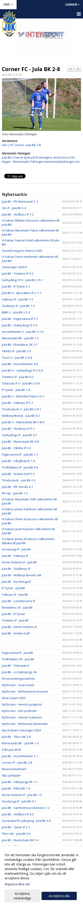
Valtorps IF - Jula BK (15, 594)
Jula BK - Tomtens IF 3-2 (17, 273)
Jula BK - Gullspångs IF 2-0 (19, 325)
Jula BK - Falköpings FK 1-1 (19, 782)
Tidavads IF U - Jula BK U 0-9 (21, 383)
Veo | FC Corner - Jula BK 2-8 (21, 145)
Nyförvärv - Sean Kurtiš (18, 685)
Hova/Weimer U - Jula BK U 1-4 (22, 332)
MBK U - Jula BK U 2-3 (16, 312)
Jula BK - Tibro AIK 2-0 (16, 737)
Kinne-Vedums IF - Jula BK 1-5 (22, 795)
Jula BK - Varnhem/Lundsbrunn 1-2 (26, 808)
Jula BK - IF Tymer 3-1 (16, 286)
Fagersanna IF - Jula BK (17, 653)
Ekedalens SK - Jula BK (17, 607)
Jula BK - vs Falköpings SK (19, 672)
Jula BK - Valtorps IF (15, 556)
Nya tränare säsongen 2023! (21, 730)
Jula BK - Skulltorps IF (16, 569)
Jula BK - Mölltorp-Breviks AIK (22, 575)
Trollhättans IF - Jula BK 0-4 (20, 467)
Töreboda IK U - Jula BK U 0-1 (21, 409)
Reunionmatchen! (14, 769)
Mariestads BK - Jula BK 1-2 (20, 338)
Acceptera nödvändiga (22, 895)
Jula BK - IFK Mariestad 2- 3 (20, 201)
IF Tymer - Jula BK (13, 588)
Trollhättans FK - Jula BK (18, 659)
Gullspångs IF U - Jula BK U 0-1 (22, 280)
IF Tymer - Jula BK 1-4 (16, 390)
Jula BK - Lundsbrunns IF (18, 601)
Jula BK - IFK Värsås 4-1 (17, 487)
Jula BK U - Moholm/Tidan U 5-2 (23, 396)
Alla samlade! (11, 775)
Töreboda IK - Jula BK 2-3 (19, 480)
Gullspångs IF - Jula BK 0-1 (19, 435)
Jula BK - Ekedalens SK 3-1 (20, 344)
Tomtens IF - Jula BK (15, 620)
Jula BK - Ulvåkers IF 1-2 (18, 214)
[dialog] (41, 876)
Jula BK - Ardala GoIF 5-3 (18, 474)
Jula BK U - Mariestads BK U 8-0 (23, 422)
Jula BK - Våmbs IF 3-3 (16, 448)
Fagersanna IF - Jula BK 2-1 (20, 454)
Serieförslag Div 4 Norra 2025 (22, 251)
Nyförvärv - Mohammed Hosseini (25, 691)
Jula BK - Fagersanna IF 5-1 (20, 319)
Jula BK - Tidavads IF (15, 666)
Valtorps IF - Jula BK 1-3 (17, 299)
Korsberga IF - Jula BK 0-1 (19, 801)
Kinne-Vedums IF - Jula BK (19, 562)
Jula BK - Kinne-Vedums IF (19, 627)
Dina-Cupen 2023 (14, 698)
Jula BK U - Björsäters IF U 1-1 (21, 293)
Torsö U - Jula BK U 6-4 (17, 357)
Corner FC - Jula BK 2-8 (31, 69)
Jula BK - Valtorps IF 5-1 (17, 403)
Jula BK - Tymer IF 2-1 (16, 827)
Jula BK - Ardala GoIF (16, 633)
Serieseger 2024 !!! (14, 267)
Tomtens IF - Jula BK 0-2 (17, 377)
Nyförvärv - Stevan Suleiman (22, 717)
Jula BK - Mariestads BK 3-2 (20, 840)
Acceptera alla (59, 896)
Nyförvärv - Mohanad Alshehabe (25, 724)
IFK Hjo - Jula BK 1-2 (15, 493)
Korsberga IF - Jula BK (16, 549)
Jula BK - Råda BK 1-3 (16, 788)
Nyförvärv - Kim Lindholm (19, 711)
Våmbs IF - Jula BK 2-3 (16, 351)
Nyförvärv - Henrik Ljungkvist (22, 704)
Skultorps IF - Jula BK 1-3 (18, 306)
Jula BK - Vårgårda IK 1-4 (18, 461)
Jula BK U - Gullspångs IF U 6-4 (22, 370)
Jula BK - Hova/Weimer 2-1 (20, 756)
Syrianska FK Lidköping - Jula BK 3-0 (26, 821)
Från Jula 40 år (11, 750)
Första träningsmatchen (18, 678)
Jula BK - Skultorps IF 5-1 (18, 428)
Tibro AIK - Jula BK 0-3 (16, 834)
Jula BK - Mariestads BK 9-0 (20, 441)
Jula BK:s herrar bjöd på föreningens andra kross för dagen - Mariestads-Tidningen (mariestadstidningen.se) (40, 159)
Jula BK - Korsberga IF (16, 582)
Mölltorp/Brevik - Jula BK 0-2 (21, 416)
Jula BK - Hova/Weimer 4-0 (20, 364)
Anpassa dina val (17, 884)
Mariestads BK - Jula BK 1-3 (20, 743)
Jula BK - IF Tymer (13, 614)
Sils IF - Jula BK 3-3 (14, 208)
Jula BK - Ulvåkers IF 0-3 (18, 814)
